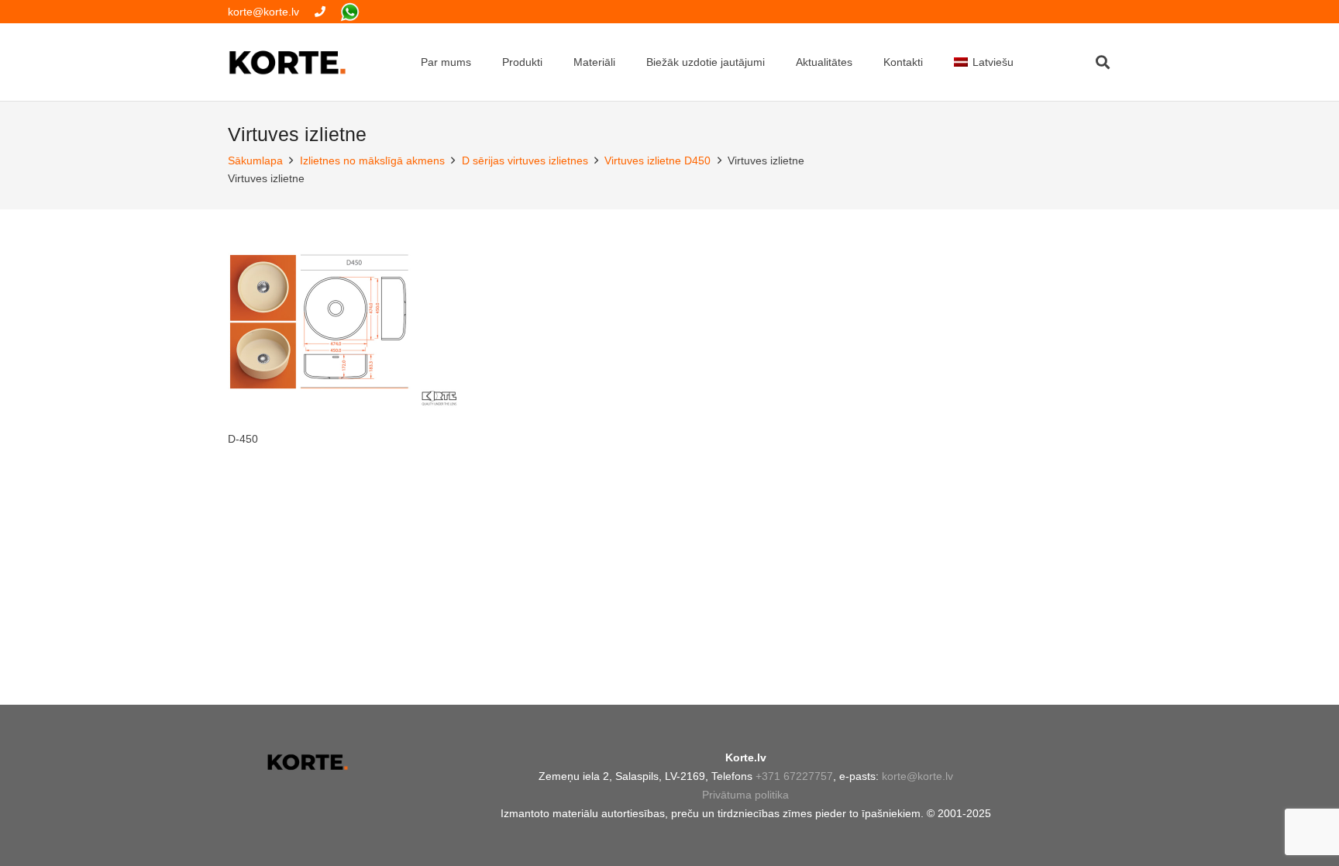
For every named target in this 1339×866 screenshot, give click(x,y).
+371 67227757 (794, 776)
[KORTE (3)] (287, 62)
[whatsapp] (350, 12)
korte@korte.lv (917, 776)
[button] (1102, 62)
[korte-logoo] (307, 762)
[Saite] (320, 11)
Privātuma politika (745, 794)
